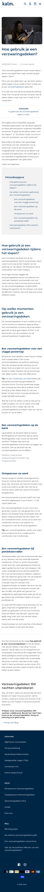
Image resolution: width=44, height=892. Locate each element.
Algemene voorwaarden (15, 742)
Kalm (25, 884)
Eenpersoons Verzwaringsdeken (19, 789)
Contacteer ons (11, 766)
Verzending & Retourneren (17, 754)
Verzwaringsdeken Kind (15, 801)
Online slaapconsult (13, 773)
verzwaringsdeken (16, 87)
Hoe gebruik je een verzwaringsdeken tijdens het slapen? (23, 185)
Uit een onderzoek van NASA (19, 379)
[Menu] (40, 3)
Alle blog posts (11, 829)
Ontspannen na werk (23, 214)
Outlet (7, 807)
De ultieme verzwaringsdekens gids (21, 835)
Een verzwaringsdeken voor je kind (20, 841)
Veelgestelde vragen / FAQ (16, 760)
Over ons (9, 813)
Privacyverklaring (12, 748)
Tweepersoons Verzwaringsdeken (20, 795)
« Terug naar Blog (10, 723)
